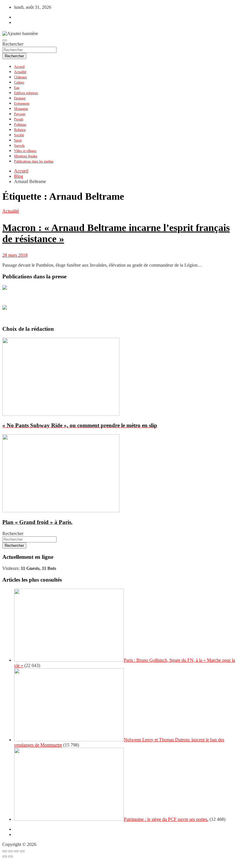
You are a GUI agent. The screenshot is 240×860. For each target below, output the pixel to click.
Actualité (20, 72)
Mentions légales (25, 156)
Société (19, 135)
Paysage (19, 114)
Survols (19, 146)
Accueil (19, 67)
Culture (19, 82)
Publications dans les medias (34, 161)
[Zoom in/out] (22, 851)
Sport (18, 140)
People (18, 119)
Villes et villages (25, 151)
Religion (20, 130)
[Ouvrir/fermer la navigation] (4, 40)
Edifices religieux (26, 93)
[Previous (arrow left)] (4, 856)
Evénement (21, 103)
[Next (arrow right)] (10, 856)
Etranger (20, 98)
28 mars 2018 (15, 255)
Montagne (21, 109)
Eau (16, 88)
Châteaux (20, 77)
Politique (20, 125)
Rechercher (12, 44)
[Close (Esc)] (4, 851)
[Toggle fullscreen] (16, 851)
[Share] (10, 851)
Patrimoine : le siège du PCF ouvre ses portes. (166, 819)
